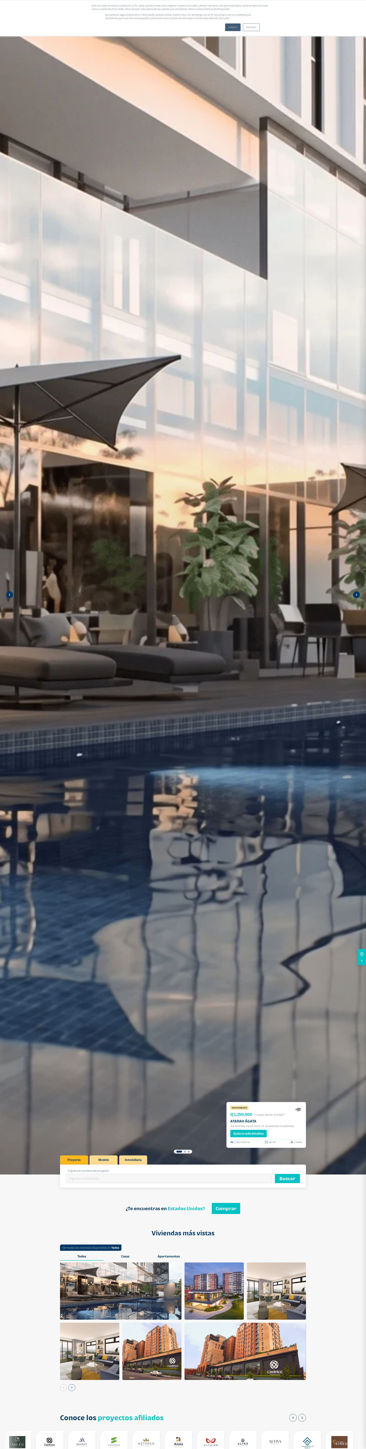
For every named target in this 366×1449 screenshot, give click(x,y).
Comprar (226, 1208)
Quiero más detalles (248, 1133)
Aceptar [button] (232, 27)
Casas (125, 1256)
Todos (115, 1247)
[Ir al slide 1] (179, 1152)
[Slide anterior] (9, 594)
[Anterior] (63, 1387)
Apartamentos (169, 1256)
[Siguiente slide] (356, 594)
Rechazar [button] (251, 27)
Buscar (287, 1178)
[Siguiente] (71, 1387)
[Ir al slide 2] (185, 1152)
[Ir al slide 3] (189, 1152)
